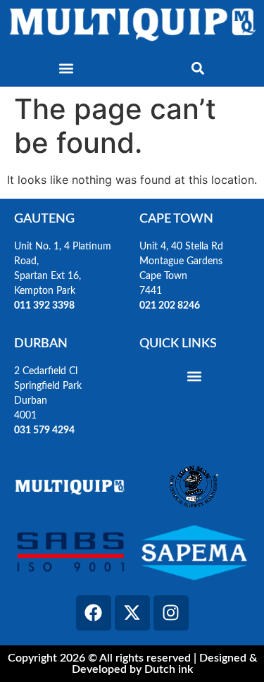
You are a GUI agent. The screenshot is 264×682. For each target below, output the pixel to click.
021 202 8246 (169, 306)
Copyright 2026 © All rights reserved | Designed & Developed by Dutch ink (132, 663)
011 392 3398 (45, 306)
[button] (65, 68)
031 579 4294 (44, 430)
